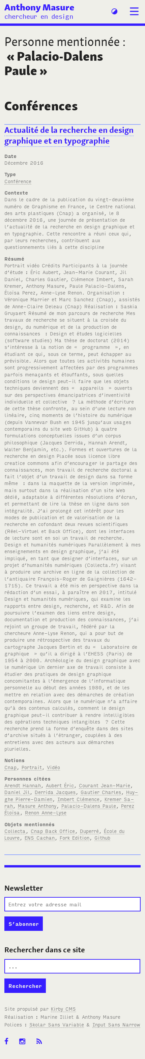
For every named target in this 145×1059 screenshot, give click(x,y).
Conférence (17, 181)
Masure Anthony (37, 805)
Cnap (10, 767)
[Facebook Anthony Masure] (8, 1042)
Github (102, 837)
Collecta (15, 831)
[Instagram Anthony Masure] (24, 1042)
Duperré (89, 831)
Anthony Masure (39, 7)
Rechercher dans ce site (44, 950)
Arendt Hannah (22, 785)
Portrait (32, 767)
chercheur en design (38, 16)
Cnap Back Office (53, 831)
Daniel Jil (17, 792)
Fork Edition (74, 837)
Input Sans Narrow (116, 1024)
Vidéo (53, 767)
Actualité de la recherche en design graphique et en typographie (69, 135)
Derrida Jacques (55, 792)
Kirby (63, 1008)
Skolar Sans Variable (56, 1024)
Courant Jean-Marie (104, 785)
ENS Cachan (40, 837)
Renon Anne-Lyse (45, 812)
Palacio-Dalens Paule (88, 805)
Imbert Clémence (78, 799)
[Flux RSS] (41, 1042)
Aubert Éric (60, 785)
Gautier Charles (101, 792)
